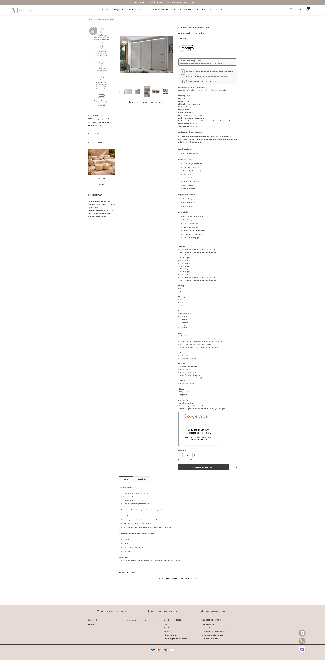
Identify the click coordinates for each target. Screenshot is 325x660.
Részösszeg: (182, 460)
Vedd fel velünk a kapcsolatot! (153, 102)
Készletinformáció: (184, 33)
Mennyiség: (182, 451)
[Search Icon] (293, 9)
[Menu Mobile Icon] (313, 9)
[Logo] (25, 10)
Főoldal (90, 19)
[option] (147, 54)
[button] (302, 649)
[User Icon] (300, 9)
